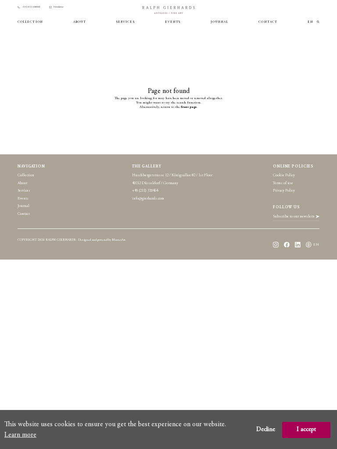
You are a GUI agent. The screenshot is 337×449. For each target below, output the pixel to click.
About (79, 22)
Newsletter (59, 7)
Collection (30, 22)
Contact (267, 22)
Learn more (20, 434)
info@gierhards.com (148, 198)
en (310, 22)
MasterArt (118, 240)
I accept (306, 430)
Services (125, 22)
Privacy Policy (284, 190)
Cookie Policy (284, 175)
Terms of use (283, 183)
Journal (220, 22)
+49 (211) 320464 (31, 7)
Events (172, 22)
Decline (265, 430)
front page (189, 107)
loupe (318, 22)
